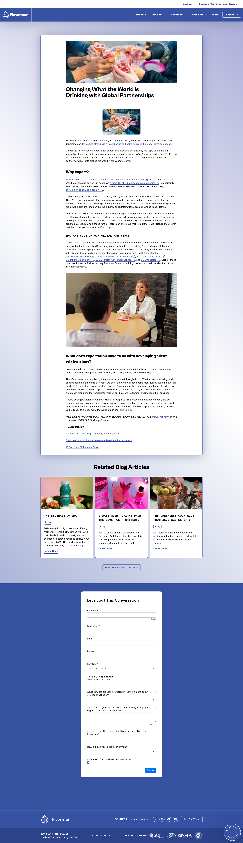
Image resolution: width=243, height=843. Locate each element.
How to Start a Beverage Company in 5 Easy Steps (93, 433)
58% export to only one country (82, 189)
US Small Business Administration (114, 256)
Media (215, 14)
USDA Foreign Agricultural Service (113, 259)
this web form (161, 416)
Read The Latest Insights (121, 567)
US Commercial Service (78, 256)
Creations (177, 14)
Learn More (51, 551)
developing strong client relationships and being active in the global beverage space (126, 143)
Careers (188, 4)
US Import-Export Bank (78, 259)
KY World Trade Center (149, 256)
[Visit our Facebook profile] (162, 819)
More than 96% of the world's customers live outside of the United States (105, 179)
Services (157, 14)
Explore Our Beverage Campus (218, 4)
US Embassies (148, 259)
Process (141, 14)
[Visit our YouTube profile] (168, 819)
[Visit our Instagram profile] (155, 819)
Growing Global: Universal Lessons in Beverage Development (99, 440)
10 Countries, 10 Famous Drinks (82, 447)
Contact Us (232, 14)
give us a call (127, 409)
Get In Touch (192, 819)
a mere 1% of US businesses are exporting (132, 182)
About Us (197, 14)
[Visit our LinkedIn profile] (175, 819)
